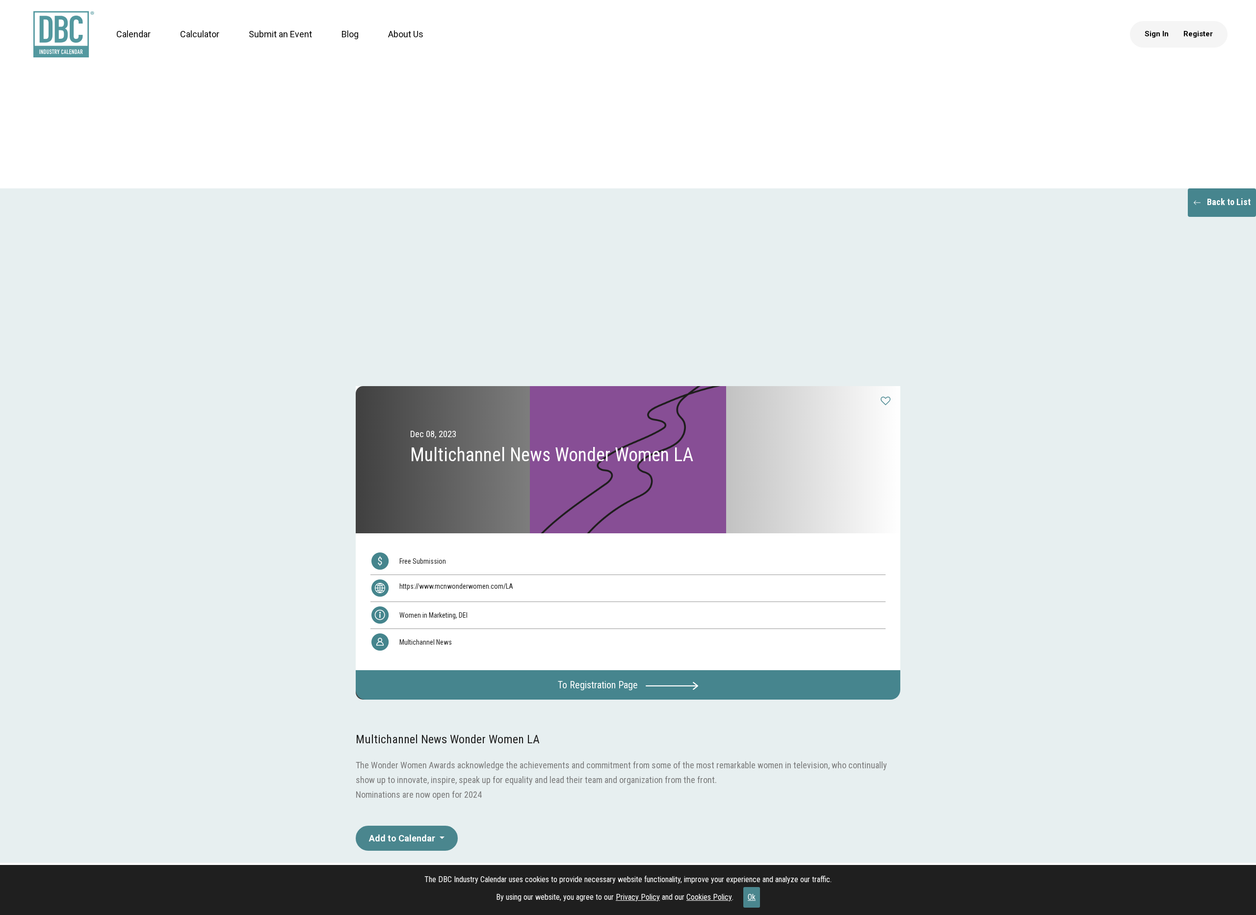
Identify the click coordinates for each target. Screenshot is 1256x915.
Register (1207, 43)
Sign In (1166, 43)
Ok (752, 897)
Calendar (124, 44)
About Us (396, 44)
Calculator (190, 44)
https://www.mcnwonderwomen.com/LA (456, 586)
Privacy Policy (638, 897)
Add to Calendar (403, 838)
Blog (340, 44)
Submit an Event (271, 44)
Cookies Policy (709, 897)
